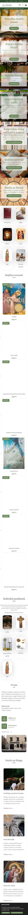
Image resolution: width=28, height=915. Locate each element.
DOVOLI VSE (5, 912)
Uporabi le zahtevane (16, 912)
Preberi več (5, 732)
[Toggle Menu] (20, 5)
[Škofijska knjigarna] (8, 5)
